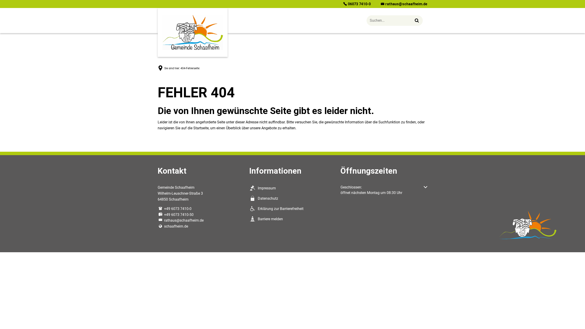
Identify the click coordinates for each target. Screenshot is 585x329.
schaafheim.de (176, 226)
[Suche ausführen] (417, 20)
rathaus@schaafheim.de (184, 220)
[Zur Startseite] (193, 32)
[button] (383, 190)
